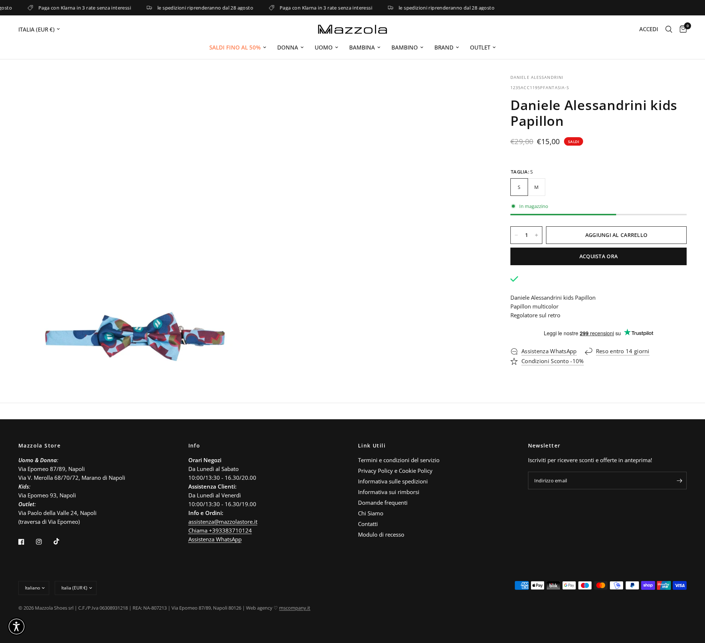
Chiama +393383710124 (220, 530)
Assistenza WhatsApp (215, 539)
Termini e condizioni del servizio (399, 460)
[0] (681, 29)
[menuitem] (238, 47)
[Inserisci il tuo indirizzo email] (679, 480)
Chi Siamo (370, 513)
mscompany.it (294, 607)
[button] (16, 626)
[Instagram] (44, 542)
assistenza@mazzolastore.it (222, 521)
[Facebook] (26, 542)
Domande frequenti (383, 502)
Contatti (368, 523)
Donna (287, 47)
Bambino (404, 47)
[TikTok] (62, 541)
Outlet (480, 47)
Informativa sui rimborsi (388, 492)
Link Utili (372, 445)
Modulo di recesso (381, 534)
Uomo (324, 47)
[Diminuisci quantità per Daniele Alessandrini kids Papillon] (516, 235)
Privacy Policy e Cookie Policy (395, 470)
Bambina (362, 47)
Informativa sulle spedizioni (393, 481)
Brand (443, 47)
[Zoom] (238, 89)
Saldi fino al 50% (235, 47)
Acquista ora (598, 256)
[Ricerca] (669, 29)
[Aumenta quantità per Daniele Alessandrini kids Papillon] (536, 235)
